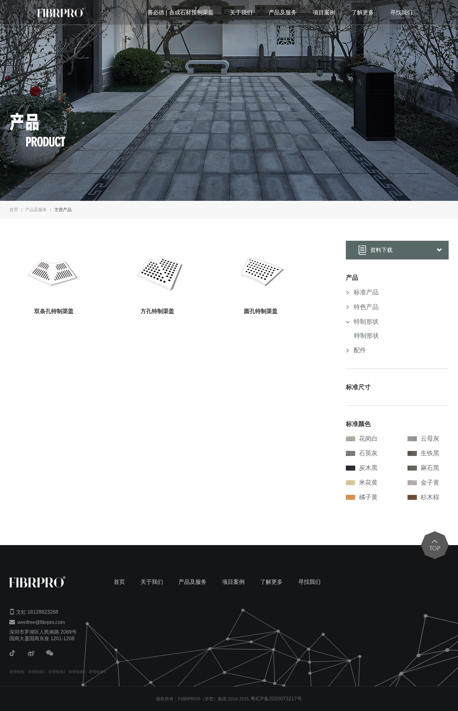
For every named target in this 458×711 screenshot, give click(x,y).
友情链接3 (77, 672)
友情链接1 (36, 672)
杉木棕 (430, 497)
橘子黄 (368, 497)
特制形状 (366, 335)
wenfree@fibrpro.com (41, 622)
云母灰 (430, 438)
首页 (13, 209)
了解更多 (362, 12)
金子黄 (430, 482)
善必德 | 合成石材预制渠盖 (180, 12)
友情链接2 (56, 672)
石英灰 (368, 453)
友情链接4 (97, 672)
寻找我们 (401, 12)
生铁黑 (430, 453)
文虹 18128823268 (37, 612)
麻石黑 (430, 467)
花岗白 (368, 438)
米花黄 (368, 482)
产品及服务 (283, 12)
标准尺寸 (358, 387)
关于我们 (241, 12)
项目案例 (324, 12)
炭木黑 (368, 467)
